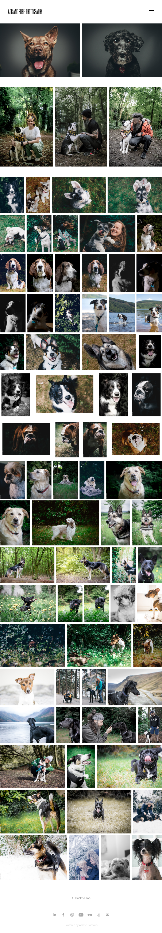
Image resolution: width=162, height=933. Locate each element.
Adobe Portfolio (88, 925)
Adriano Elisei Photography (25, 12)
